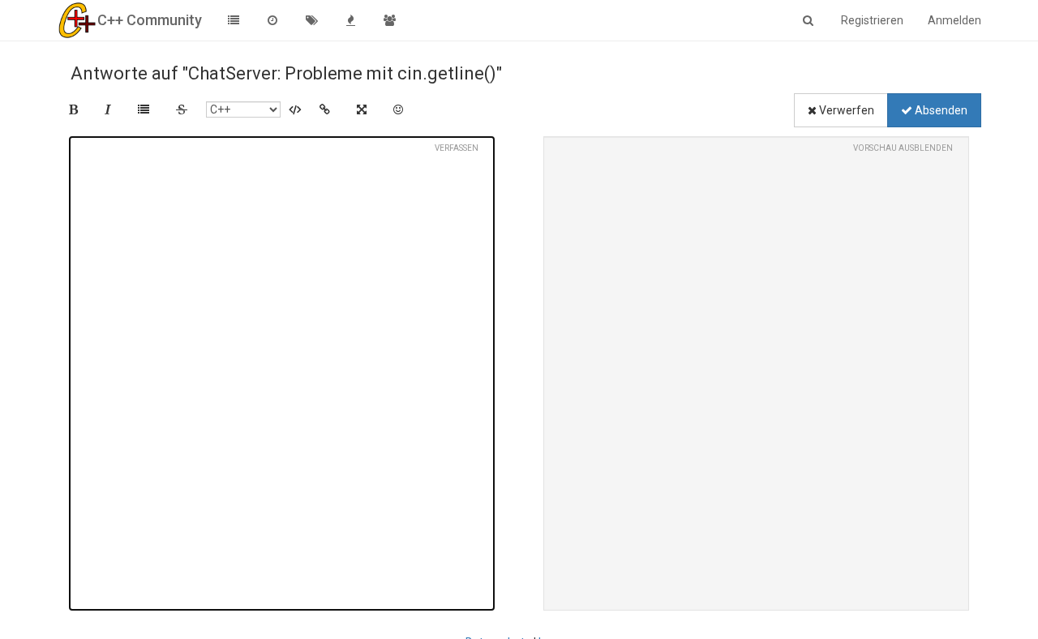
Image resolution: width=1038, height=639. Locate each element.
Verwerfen (845, 110)
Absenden (939, 110)
